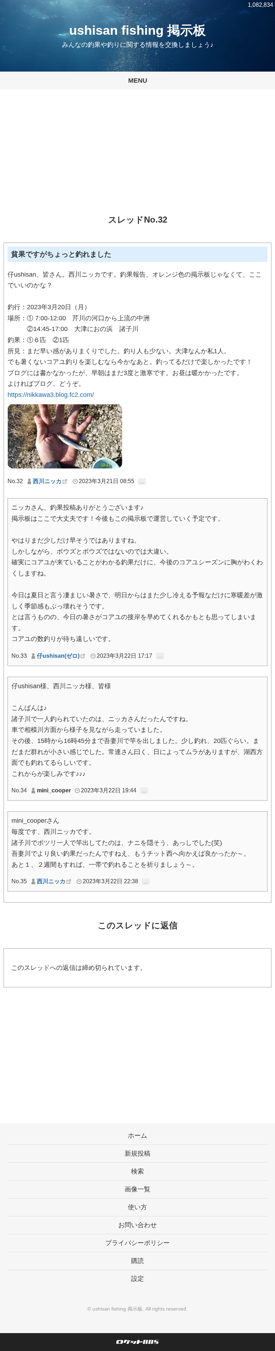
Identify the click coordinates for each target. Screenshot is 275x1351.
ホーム (137, 1135)
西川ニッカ (47, 481)
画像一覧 (137, 1189)
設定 (137, 1278)
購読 (137, 1260)
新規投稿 (137, 1153)
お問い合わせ (137, 1225)
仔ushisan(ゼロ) (58, 656)
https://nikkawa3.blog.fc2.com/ (51, 394)
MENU (137, 80)
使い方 (137, 1207)
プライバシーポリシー (137, 1242)
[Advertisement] (137, 157)
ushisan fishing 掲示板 (137, 30)
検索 (137, 1171)
